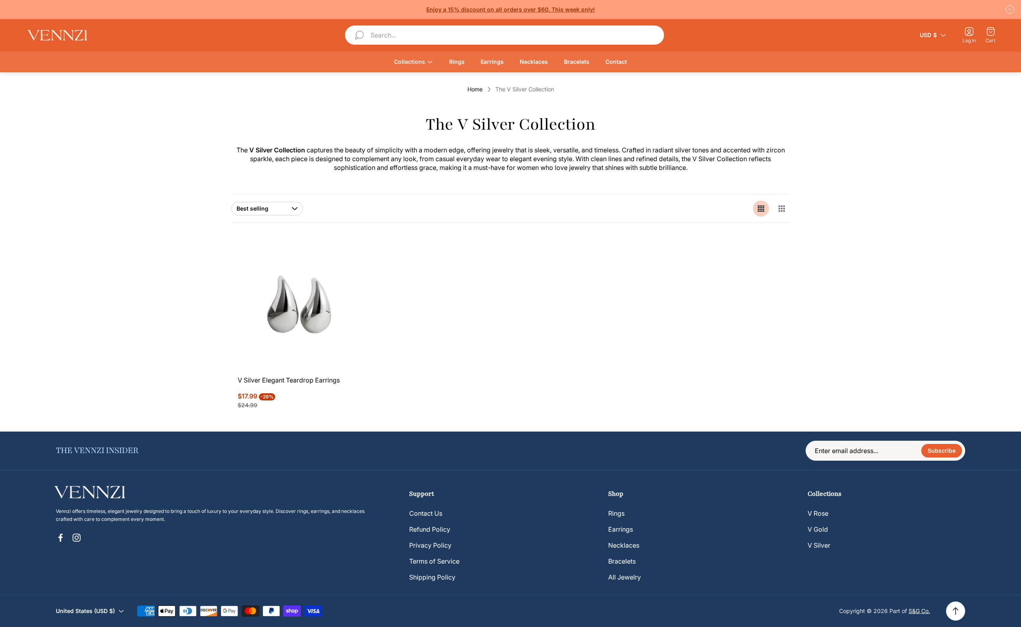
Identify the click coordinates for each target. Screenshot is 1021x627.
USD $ (928, 35)
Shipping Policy (432, 577)
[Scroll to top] (955, 611)
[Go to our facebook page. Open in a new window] (60, 537)
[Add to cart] (348, 258)
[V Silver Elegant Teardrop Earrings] (301, 305)
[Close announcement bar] (1010, 9)
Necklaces (623, 545)
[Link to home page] (94, 492)
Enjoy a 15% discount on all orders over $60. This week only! (510, 9)
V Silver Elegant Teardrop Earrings (289, 380)
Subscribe (942, 450)
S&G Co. (919, 610)
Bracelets (622, 561)
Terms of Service (434, 561)
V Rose (818, 513)
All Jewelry (624, 577)
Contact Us (425, 513)
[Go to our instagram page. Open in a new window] (76, 537)
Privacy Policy (430, 545)
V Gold (818, 529)
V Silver (819, 545)
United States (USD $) (85, 610)
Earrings (620, 529)
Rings (616, 513)
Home (475, 89)
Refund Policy (429, 529)
